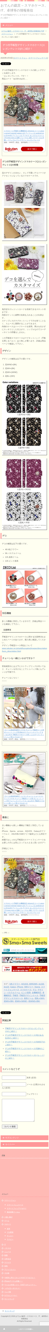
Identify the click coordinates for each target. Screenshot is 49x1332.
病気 (6, 1266)
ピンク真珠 (26, 992)
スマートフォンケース (37, 58)
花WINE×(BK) (34, 1001)
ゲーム (6, 1221)
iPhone (20, 987)
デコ (34, 990)
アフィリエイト (10, 1270)
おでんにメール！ (10, 1295)
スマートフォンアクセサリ (16, 1208)
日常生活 (7, 1259)
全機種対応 (36, 992)
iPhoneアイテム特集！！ (13, 1281)
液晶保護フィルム (13, 1212)
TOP (22, 31)
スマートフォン (20, 58)
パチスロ (7, 1248)
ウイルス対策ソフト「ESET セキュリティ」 (20, 1285)
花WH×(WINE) (21, 1001)
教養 (6, 1255)
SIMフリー (28, 987)
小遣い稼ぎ (8, 1217)
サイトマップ (9, 1299)
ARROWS (33, 984)
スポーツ (7, 1224)
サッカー (10, 1236)
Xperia (37, 987)
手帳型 (15, 995)
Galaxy (13, 987)
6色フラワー (15, 984)
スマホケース (26, 990)
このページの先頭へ (25, 1329)
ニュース (7, 1252)
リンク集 (7, 1292)
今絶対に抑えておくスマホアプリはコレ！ (19, 1278)
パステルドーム (13, 992)
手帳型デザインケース (28, 995)
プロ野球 (10, 1232)
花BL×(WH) (39, 998)
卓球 (8, 1229)
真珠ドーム (28, 998)
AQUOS (24, 984)
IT (5, 1245)
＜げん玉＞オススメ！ (12, 1288)
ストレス (7, 1262)
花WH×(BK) (9, 1001)
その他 (6, 1273)
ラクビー (10, 1239)
